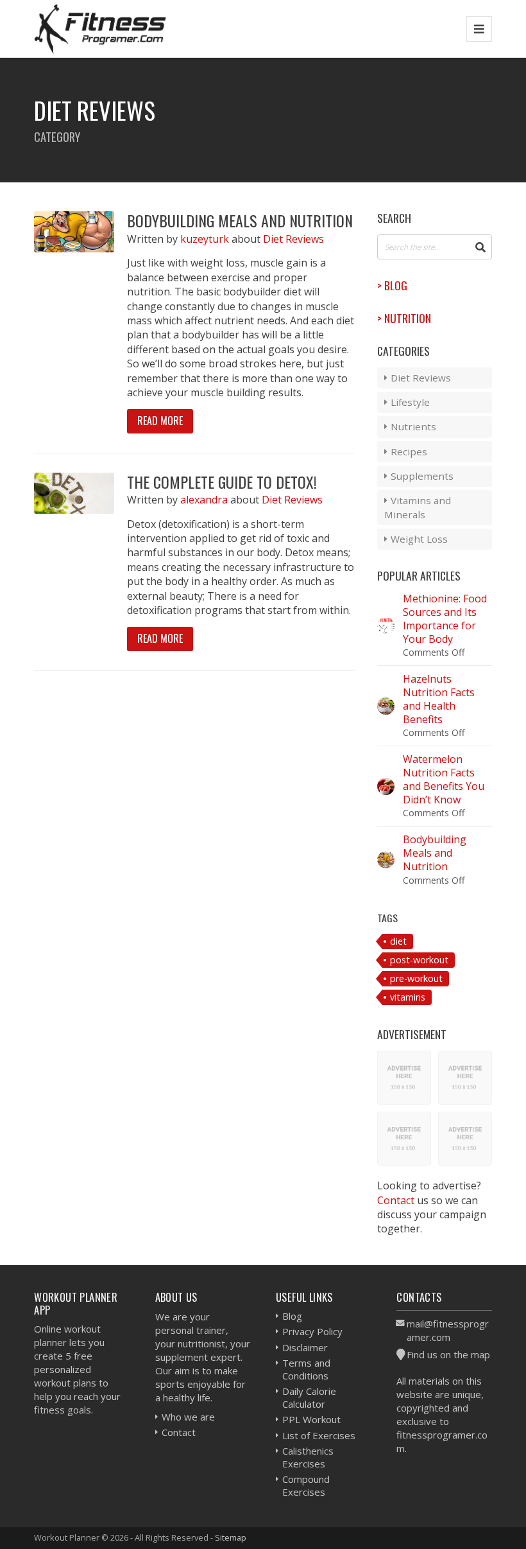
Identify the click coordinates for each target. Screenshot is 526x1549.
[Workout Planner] (100, 28)
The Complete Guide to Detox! (222, 481)
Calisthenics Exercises (308, 1457)
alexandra (205, 500)
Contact (395, 1200)
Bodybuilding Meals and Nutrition (240, 220)
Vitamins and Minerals (417, 507)
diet (398, 941)
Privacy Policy (312, 1331)
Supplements (422, 475)
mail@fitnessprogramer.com (448, 1330)
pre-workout (416, 978)
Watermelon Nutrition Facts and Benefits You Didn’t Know (443, 779)
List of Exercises (318, 1435)
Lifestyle (410, 402)
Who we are (188, 1416)
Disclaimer (305, 1347)
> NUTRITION (404, 318)
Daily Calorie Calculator (309, 1397)
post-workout (419, 960)
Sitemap (230, 1537)
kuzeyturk (206, 239)
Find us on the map (448, 1354)
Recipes (409, 451)
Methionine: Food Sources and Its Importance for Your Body (445, 618)
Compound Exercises (306, 1485)
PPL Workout (311, 1419)
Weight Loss (419, 538)
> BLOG (392, 285)
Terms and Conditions (306, 1369)
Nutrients (413, 426)
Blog (292, 1315)
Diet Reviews (293, 239)
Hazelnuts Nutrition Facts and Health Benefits (439, 699)
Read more (160, 420)
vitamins (407, 997)
